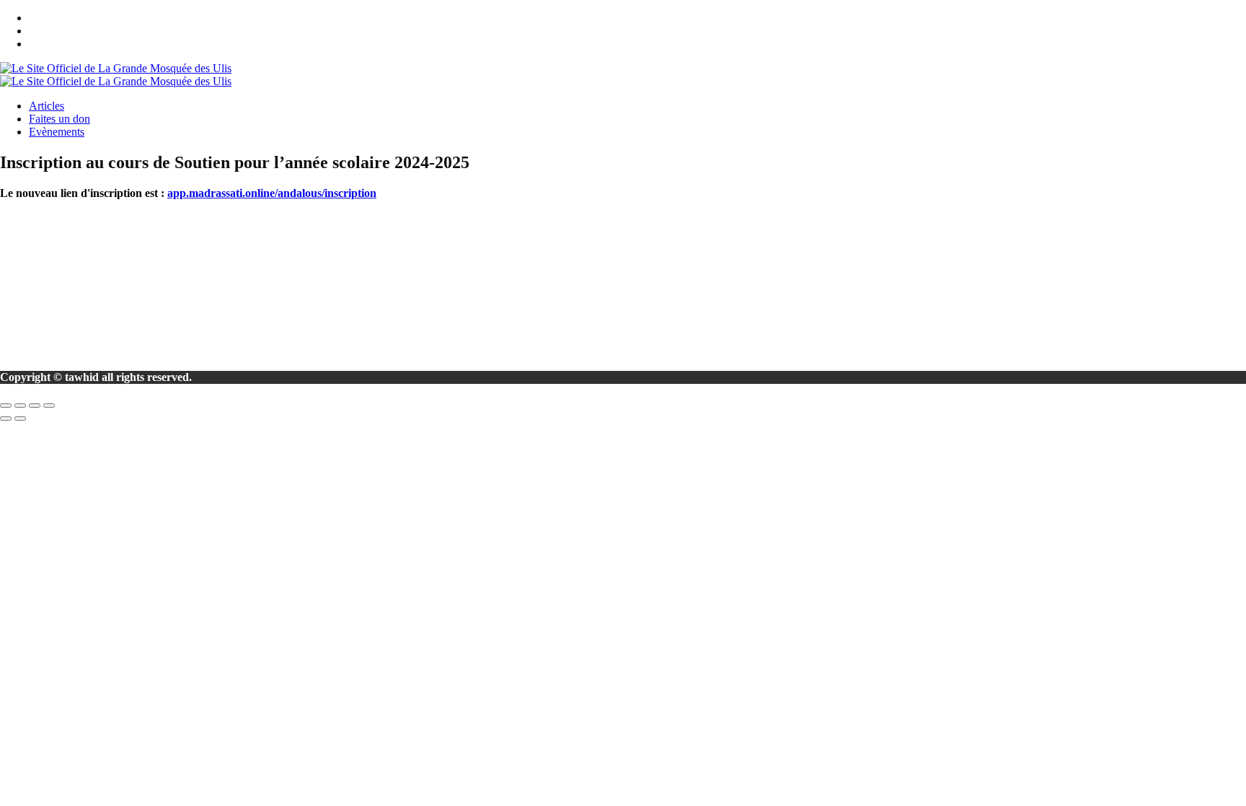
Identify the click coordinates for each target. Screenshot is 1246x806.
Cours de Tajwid (70, 254)
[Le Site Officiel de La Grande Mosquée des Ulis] (115, 68)
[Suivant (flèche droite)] (20, 418)
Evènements (56, 132)
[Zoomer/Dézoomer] (6, 405)
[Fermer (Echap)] (49, 405)
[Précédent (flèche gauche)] (6, 418)
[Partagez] (34, 405)
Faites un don (59, 119)
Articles (46, 106)
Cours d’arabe (64, 267)
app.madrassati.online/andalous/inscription (271, 193)
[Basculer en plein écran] (20, 405)
